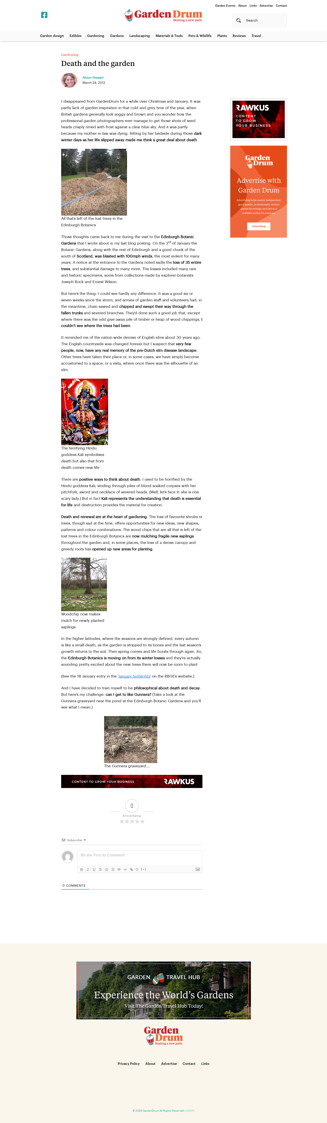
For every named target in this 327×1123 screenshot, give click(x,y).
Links (253, 5)
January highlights (134, 676)
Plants (222, 36)
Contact (281, 5)
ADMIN (190, 1110)
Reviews (239, 36)
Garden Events (225, 5)
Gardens (117, 36)
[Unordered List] (113, 869)
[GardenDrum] (163, 15)
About (242, 5)
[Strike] (100, 869)
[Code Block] (125, 869)
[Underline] (94, 869)
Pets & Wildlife (200, 36)
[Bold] (82, 869)
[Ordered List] (106, 869)
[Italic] (88, 869)
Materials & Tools (169, 36)
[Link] (131, 869)
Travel (256, 36)
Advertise (266, 5)
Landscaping (139, 36)
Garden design (52, 36)
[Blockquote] (119, 869)
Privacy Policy (129, 1064)
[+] (143, 869)
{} (137, 869)
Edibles (75, 36)
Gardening (95, 36)
